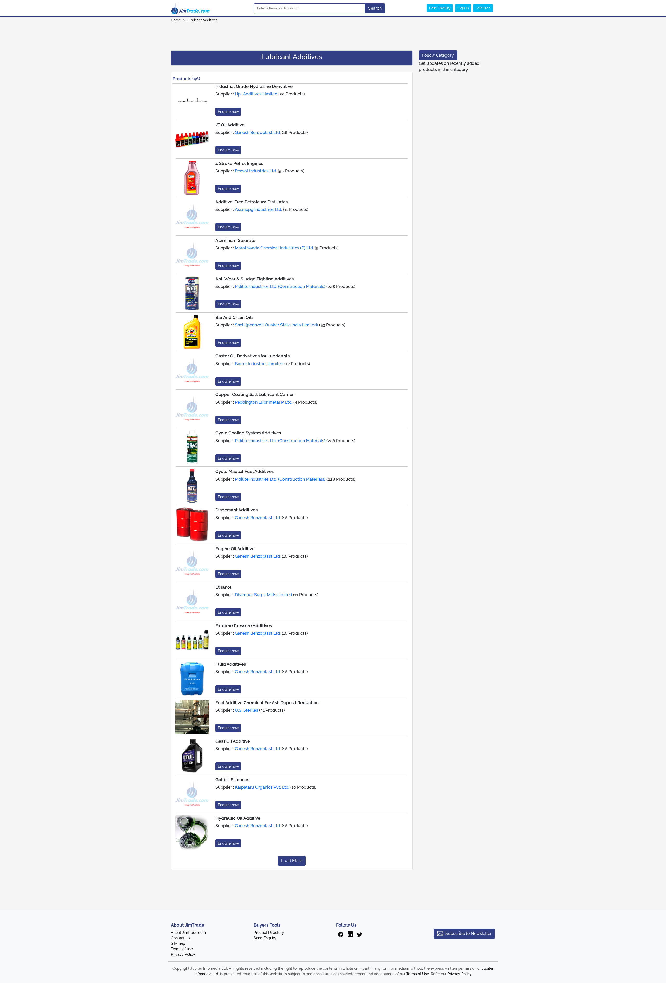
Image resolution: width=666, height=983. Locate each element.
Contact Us (180, 938)
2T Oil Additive (230, 124)
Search (375, 8)
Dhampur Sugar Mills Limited (263, 594)
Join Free (483, 8)
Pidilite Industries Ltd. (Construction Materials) (280, 286)
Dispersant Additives (236, 509)
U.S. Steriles (246, 710)
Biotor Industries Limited (259, 363)
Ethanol (223, 587)
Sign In (463, 8)
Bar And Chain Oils (234, 317)
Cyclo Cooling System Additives (248, 432)
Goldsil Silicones (232, 779)
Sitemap (178, 943)
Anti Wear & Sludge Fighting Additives (254, 278)
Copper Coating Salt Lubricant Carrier (254, 394)
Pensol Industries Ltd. (256, 171)
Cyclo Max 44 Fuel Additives (244, 471)
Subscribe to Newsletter (468, 933)
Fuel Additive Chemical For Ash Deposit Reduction (267, 702)
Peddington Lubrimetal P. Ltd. (263, 402)
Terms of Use (417, 974)
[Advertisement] (333, 34)
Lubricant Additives (202, 20)
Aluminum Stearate (235, 240)
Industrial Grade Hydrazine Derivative (254, 86)
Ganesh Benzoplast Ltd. (258, 132)
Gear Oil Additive (232, 741)
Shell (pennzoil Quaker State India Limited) (276, 325)
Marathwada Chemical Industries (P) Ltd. (274, 248)
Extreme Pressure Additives (243, 625)
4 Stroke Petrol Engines (239, 163)
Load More (291, 860)
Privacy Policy (183, 954)
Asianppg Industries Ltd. (258, 209)
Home (176, 20)
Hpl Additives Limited (256, 94)
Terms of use (182, 949)
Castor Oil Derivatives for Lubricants (252, 355)
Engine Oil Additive (234, 548)
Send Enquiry (265, 938)
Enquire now (228, 112)
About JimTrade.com (188, 932)
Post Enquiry (440, 8)
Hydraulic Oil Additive (237, 818)
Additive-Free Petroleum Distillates (251, 201)
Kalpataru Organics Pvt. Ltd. (262, 787)
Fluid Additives (230, 664)
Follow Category (438, 55)
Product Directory (269, 932)
